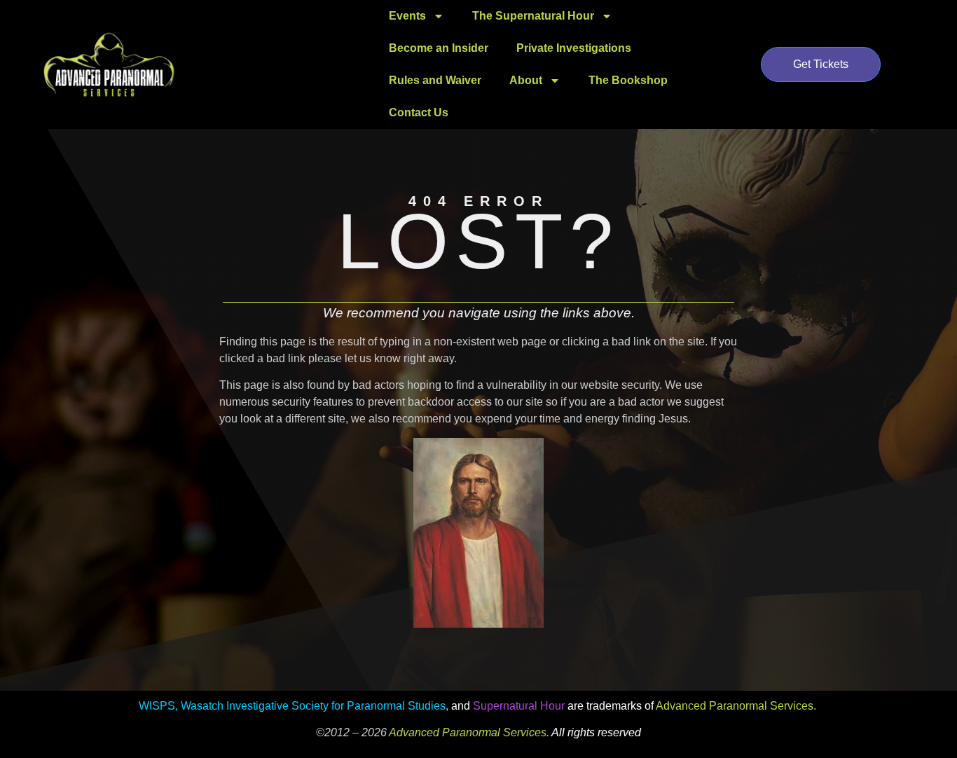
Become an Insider (438, 48)
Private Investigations (573, 48)
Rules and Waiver (435, 80)
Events (407, 16)
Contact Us (418, 112)
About (525, 80)
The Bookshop (628, 80)
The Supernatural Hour (533, 16)
